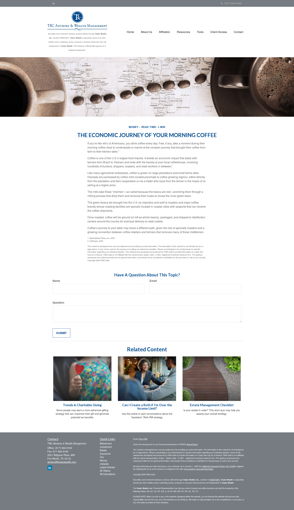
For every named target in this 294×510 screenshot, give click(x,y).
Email (153, 281)
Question (58, 302)
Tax (102, 457)
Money (103, 460)
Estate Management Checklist (212, 405)
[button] (146, 32)
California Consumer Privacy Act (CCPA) (219, 466)
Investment (106, 447)
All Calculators (107, 474)
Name (56, 281)
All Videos (105, 470)
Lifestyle (104, 463)
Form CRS (142, 438)
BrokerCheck (192, 444)
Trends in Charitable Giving (82, 405)
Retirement (106, 443)
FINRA (212, 479)
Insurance (105, 453)
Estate (103, 450)
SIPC (218, 479)
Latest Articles (107, 467)
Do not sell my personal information (198, 469)
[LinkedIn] (54, 3)
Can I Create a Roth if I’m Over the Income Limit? (147, 406)
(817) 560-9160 (233, 3)
